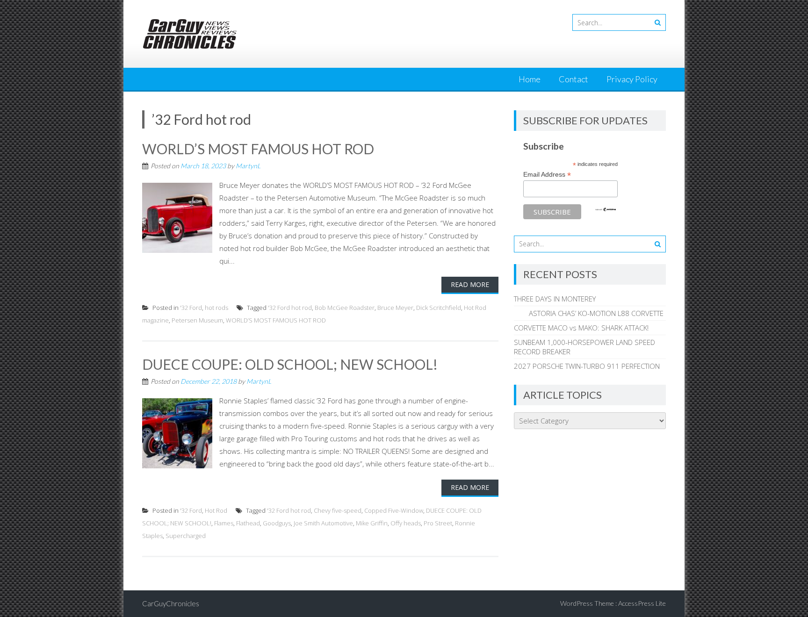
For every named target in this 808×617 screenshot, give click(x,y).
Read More (470, 284)
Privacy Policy (631, 79)
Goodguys (277, 523)
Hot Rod (216, 510)
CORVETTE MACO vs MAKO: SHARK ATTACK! (581, 327)
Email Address (547, 174)
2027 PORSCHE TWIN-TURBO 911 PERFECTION (587, 366)
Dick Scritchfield (438, 307)
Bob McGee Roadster (345, 307)
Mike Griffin (372, 523)
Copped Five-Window (393, 510)
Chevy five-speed (337, 510)
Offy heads (405, 523)
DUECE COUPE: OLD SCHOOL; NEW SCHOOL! (290, 364)
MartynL (248, 166)
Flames (223, 523)
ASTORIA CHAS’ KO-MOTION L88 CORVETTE (589, 313)
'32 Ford (191, 307)
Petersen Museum (197, 320)
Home (530, 79)
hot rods (216, 307)
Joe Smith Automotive (323, 523)
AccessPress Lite (642, 603)
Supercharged (186, 535)
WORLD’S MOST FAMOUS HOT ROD (258, 148)
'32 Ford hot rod (290, 307)
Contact (573, 79)
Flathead (248, 523)
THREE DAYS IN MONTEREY (555, 298)
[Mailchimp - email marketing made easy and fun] (605, 209)
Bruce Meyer (395, 307)
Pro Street (438, 523)
